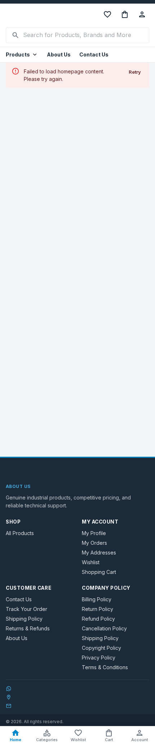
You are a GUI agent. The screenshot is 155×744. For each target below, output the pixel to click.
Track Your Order (26, 609)
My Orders (94, 543)
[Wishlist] (107, 14)
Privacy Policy (98, 657)
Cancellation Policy (104, 628)
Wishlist (90, 562)
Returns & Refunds (28, 628)
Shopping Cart (99, 572)
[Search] (15, 35)
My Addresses (99, 552)
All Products (20, 533)
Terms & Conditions (105, 667)
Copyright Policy (101, 648)
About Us (59, 54)
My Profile (94, 533)
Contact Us (93, 54)
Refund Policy (98, 619)
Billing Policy (96, 599)
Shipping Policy (24, 619)
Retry (135, 72)
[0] (125, 14)
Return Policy (97, 609)
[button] (22, 55)
